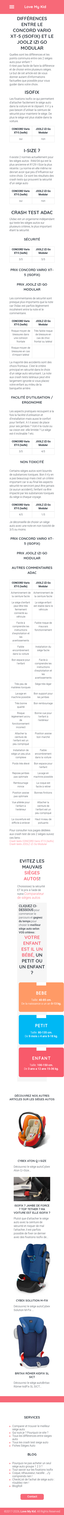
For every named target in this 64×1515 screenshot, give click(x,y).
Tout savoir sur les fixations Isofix (32, 1469)
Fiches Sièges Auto (23, 1445)
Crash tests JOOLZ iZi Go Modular (28, 844)
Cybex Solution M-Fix (32, 1300)
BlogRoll (17, 1486)
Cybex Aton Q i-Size (32, 1161)
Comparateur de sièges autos (30, 896)
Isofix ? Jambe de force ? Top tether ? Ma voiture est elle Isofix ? (32, 1209)
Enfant (41, 1062)
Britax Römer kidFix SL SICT (32, 1375)
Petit (41, 1029)
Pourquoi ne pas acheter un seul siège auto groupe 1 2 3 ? (31, 1464)
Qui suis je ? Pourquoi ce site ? (30, 1432)
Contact (32, 1496)
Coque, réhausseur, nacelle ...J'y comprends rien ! (31, 1474)
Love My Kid (35, 6)
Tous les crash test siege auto (30, 1442)
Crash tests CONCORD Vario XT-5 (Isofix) (31, 841)
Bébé (41, 997)
